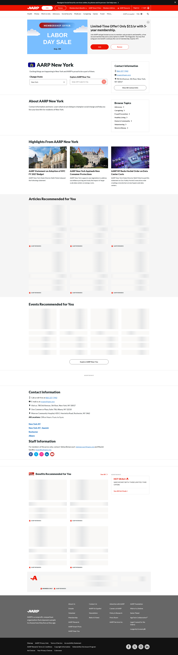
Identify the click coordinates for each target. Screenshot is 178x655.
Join (99, 47)
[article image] (48, 168)
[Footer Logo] (41, 606)
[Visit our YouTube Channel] (52, 449)
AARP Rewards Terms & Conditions (39, 642)
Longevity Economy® (138, 624)
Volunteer (71, 608)
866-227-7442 (122, 71)
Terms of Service (56, 638)
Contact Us (93, 599)
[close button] (148, 22)
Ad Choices (31, 645)
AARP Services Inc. (116, 617)
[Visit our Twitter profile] (36, 449)
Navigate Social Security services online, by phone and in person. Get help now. (87, 2)
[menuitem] (29, 15)
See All (103, 469)
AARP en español (128, 14)
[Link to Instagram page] (41, 449)
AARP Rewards (125, 8)
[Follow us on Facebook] (31, 449)
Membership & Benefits (77, 8)
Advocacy (118, 107)
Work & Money (120, 128)
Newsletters (93, 608)
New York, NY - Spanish (39, 423)
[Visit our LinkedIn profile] (47, 449)
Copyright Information (62, 642)
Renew (119, 47)
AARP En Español (95, 603)
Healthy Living (120, 117)
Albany (32, 430)
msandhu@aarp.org (43, 444)
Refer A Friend (94, 612)
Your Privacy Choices (44, 645)
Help (138, 14)
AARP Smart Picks (95, 8)
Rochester (33, 427)
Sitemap (30, 638)
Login (144, 8)
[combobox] (88, 82)
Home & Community (122, 121)
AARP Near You (74, 626)
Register (136, 8)
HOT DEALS (120, 474)
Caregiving (119, 110)
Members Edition (109, 8)
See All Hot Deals (120, 486)
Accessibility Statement (72, 638)
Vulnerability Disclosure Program (84, 642)
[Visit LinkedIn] (147, 641)
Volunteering (119, 124)
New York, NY (35, 419)
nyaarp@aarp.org (124, 75)
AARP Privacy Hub (42, 638)
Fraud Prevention (121, 114)
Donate (71, 603)
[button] (148, 14)
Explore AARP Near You (80, 77)
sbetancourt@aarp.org (85, 442)
